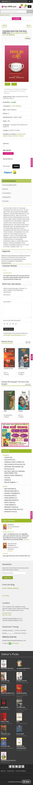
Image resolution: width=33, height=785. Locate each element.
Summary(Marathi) (9, 185)
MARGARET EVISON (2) (11, 507)
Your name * (7, 295)
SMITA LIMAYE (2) (9, 502)
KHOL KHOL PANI (5, 746)
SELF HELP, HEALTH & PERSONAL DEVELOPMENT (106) (14, 472)
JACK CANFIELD (16, 33)
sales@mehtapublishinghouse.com (12, 620)
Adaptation (6, 197)
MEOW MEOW (4, 707)
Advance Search (4, 15)
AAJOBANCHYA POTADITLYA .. (8, 760)
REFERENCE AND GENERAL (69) (13, 466)
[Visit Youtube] (16, 766)
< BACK (4, 25)
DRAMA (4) (7, 480)
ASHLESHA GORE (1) (10, 495)
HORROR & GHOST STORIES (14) (14, 462)
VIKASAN (20, 411)
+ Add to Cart (8, 153)
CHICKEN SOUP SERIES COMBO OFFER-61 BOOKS (14, 135)
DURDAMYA (11, 525)
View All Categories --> (11, 482)
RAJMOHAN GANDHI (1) (11, 500)
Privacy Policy (10, 771)
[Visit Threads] (23, 766)
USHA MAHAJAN (16, 106)
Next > (29, 25)
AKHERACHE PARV (22, 368)
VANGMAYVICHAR (8, 368)
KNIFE (17, 721)
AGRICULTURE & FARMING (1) (13, 475)
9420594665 (15, 643)
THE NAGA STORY (5, 734)
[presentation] (27, 342)
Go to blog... (5, 595)
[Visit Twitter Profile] (13, 766)
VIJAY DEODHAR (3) (10, 489)
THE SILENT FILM (20, 707)
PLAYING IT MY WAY (21, 681)
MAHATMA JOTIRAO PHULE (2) (13, 509)
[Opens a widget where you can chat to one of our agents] (26, 782)
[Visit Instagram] (19, 766)
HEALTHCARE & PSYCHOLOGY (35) (14, 464)
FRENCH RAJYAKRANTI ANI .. (8, 693)
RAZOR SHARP (20, 734)
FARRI (5, 411)
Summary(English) (9, 181)
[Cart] (19, 7)
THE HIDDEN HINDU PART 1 (23, 668)
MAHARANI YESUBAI (21, 693)
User (9, 1)
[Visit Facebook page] (10, 766)
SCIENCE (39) (8, 457)
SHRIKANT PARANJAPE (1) (12, 493)
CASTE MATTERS (5, 681)
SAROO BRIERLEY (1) (10, 498)
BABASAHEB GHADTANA (7, 668)
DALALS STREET (5, 721)
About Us (3, 771)
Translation (6, 193)
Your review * (7, 301)
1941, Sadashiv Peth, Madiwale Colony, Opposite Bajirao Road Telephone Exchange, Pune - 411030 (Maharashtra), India (15, 608)
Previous (7, 84)
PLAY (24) (7, 477)
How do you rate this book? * (12, 320)
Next (14, 84)
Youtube (5, 201)
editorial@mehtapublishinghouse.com (14, 335)
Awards (5, 189)
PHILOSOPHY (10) (9, 460)
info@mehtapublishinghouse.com (12, 618)
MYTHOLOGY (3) (9, 469)
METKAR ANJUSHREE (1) (11, 491)
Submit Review (8, 329)
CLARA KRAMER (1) (10, 505)
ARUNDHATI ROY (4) (10, 511)
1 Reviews (28, 38)
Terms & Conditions (20, 771)
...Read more (26, 539)
